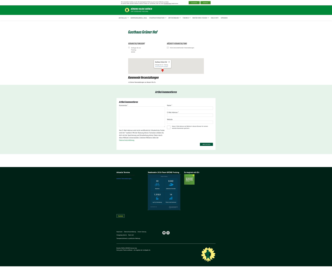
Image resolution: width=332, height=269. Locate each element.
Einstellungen (167, 3)
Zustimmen (194, 2)
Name (169, 105)
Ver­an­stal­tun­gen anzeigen (161, 66)
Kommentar (123, 105)
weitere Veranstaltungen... (124, 179)
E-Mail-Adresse (173, 112)
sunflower (130, 250)
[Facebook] (164, 233)
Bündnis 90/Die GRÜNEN (141, 9)
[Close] (169, 62)
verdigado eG (146, 250)
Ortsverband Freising (139, 11)
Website (170, 119)
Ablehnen (205, 2)
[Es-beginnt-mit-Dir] (189, 179)
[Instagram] (168, 233)
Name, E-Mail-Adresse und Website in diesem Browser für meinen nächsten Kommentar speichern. (190, 127)
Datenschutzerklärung (126, 140)
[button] (162, 70)
